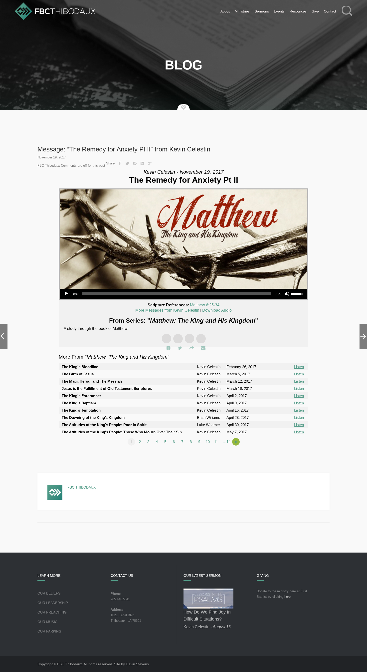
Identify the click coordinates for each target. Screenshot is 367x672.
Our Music (47, 622)
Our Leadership (52, 603)
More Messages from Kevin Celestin (167, 310)
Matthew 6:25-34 (204, 305)
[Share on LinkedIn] (142, 163)
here (287, 597)
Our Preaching (52, 612)
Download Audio (217, 310)
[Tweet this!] (127, 163)
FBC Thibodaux (81, 487)
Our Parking (49, 631)
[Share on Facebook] (120, 163)
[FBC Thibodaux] (55, 11)
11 (216, 442)
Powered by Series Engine (289, 456)
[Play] (66, 293)
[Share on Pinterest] (135, 163)
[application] (183, 294)
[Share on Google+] (150, 163)
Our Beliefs (48, 593)
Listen (299, 367)
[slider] (176, 293)
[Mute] (286, 293)
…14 (226, 442)
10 (208, 442)
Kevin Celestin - (207, 627)
